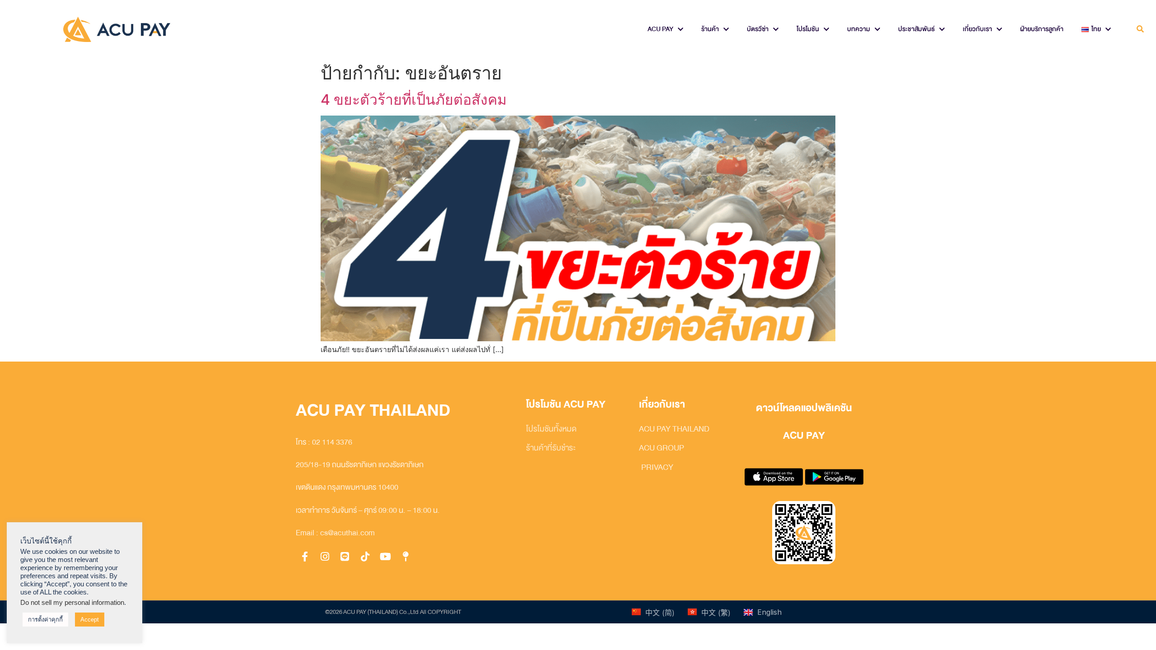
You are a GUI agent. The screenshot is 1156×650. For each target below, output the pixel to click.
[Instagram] (325, 557)
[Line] (345, 557)
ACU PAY (660, 29)
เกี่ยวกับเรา (977, 29)
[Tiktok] (365, 557)
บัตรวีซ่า (758, 29)
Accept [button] (89, 619)
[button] (1140, 29)
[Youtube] (385, 557)
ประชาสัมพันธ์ (916, 29)
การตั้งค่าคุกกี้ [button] (45, 619)
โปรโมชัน (808, 29)
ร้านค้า (710, 29)
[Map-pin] (405, 557)
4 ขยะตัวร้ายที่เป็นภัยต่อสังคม (414, 99)
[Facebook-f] (305, 557)
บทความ (858, 29)
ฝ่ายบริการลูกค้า (1041, 29)
